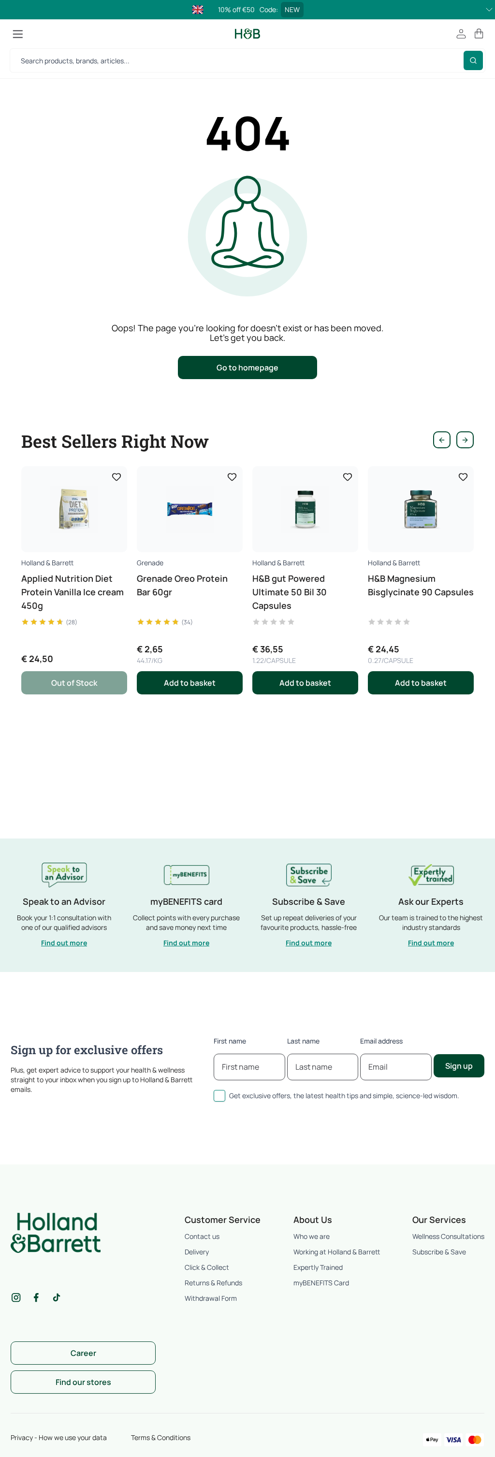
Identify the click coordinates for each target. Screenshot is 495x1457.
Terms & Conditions (160, 1437)
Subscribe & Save (439, 1251)
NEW (292, 9)
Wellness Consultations (448, 1236)
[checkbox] (219, 1096)
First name (230, 1040)
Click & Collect (207, 1267)
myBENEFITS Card (321, 1282)
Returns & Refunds (213, 1282)
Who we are (311, 1236)
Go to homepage (247, 367)
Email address (381, 1040)
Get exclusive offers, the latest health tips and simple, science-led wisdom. (344, 1095)
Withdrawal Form (211, 1298)
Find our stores (83, 1382)
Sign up (459, 1065)
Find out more (64, 942)
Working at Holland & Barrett (336, 1251)
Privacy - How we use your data (59, 1437)
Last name (303, 1040)
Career (83, 1353)
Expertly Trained (318, 1267)
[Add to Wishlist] (116, 477)
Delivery (197, 1251)
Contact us (202, 1236)
